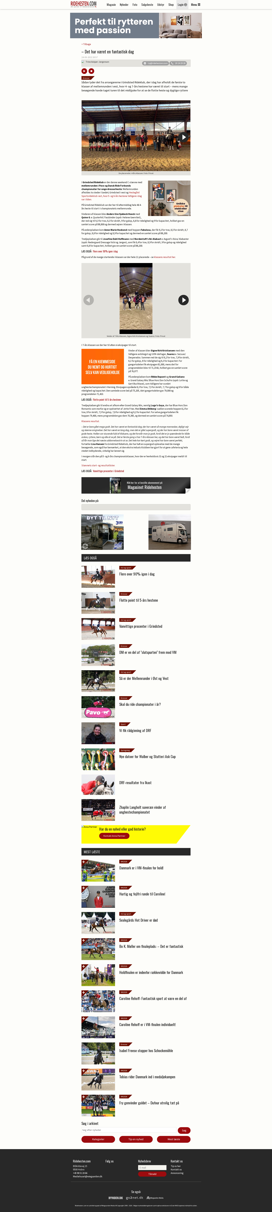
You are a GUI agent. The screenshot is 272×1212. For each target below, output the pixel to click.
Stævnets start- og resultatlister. (98, 465)
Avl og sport (126, 567)
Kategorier (98, 1139)
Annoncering (177, 1173)
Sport (123, 724)
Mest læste (174, 1139)
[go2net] (134, 1197)
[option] (136, 137)
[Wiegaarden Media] (154, 1197)
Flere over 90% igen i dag (105, 251)
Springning (125, 750)
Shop (171, 4)
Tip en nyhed (136, 1139)
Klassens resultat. (90, 421)
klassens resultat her (164, 257)
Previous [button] (88, 137)
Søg (184, 1130)
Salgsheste (147, 4)
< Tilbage (86, 44)
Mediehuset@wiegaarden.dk (87, 1176)
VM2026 (124, 861)
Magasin (111, 4)
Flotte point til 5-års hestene (107, 399)
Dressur (86, 78)
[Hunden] (116, 1197)
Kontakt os (176, 1169)
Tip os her (176, 1166)
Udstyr (160, 4)
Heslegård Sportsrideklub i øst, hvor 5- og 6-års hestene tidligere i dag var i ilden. (111, 196)
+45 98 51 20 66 (80, 1173)
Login (181, 4)
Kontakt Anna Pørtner (114, 835)
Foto (135, 4)
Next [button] (183, 137)
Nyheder (124, 4)
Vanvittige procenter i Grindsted (108, 471)
